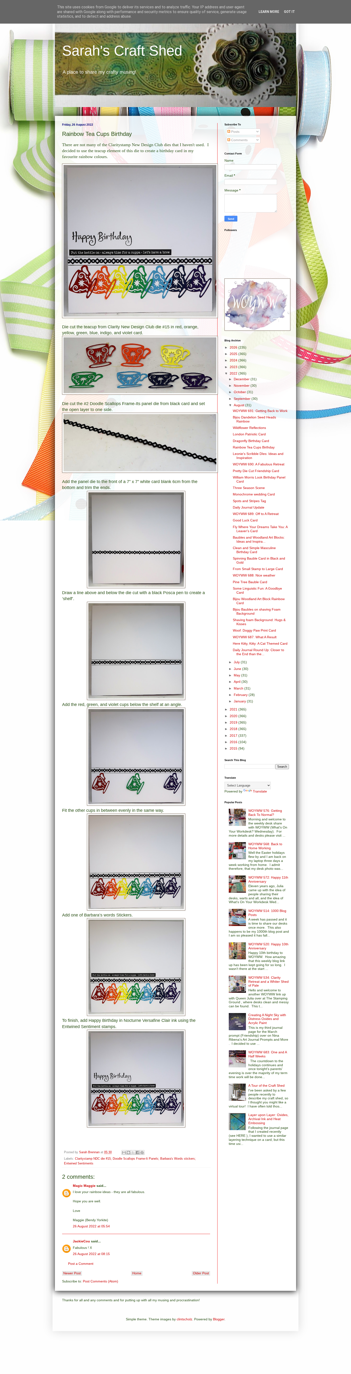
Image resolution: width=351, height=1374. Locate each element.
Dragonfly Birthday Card (251, 441)
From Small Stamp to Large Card (258, 569)
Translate (260, 791)
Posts (234, 132)
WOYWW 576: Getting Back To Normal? (265, 813)
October (240, 392)
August (239, 405)
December (242, 379)
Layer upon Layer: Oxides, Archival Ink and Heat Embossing (268, 1119)
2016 (234, 742)
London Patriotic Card (249, 434)
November (242, 385)
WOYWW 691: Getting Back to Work (260, 411)
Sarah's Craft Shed (122, 51)
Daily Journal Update (248, 507)
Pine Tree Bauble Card (250, 582)
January (240, 701)
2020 (234, 716)
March (239, 688)
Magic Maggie (84, 1186)
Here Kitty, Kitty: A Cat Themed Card (260, 643)
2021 (234, 709)
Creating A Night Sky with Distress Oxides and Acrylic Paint (267, 1019)
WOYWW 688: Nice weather (254, 575)
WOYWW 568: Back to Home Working (265, 846)
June (238, 669)
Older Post (201, 1273)
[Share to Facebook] (137, 1152)
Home (136, 1273)
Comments (239, 140)
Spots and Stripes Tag (249, 501)
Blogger (218, 1319)
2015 (234, 748)
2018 (234, 729)
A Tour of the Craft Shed (266, 1085)
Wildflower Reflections (249, 428)
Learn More (269, 12)
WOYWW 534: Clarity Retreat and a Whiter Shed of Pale (268, 982)
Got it (289, 12)
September (242, 399)
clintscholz (184, 1319)
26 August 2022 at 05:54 (91, 1226)
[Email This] (124, 1152)
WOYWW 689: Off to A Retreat (256, 514)
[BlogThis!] (128, 1152)
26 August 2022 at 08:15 (91, 1254)
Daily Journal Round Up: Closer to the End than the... (258, 652)
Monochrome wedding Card (254, 494)
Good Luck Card (245, 520)
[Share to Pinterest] (142, 1152)
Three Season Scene (249, 488)
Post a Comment (80, 1264)
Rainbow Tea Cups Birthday (254, 447)
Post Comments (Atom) (100, 1281)
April (237, 682)
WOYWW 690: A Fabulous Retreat (258, 464)
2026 (234, 347)
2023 (234, 367)
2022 (234, 373)
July (237, 662)
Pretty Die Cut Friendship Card (256, 471)
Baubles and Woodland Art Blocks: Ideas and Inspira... (259, 539)
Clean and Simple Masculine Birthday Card (254, 550)
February (241, 695)
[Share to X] (133, 1152)
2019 (234, 722)
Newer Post (72, 1273)
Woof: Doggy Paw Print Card (254, 630)
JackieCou (81, 1241)
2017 (234, 735)
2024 (234, 360)
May (237, 675)
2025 (234, 354)
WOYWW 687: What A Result (255, 637)
